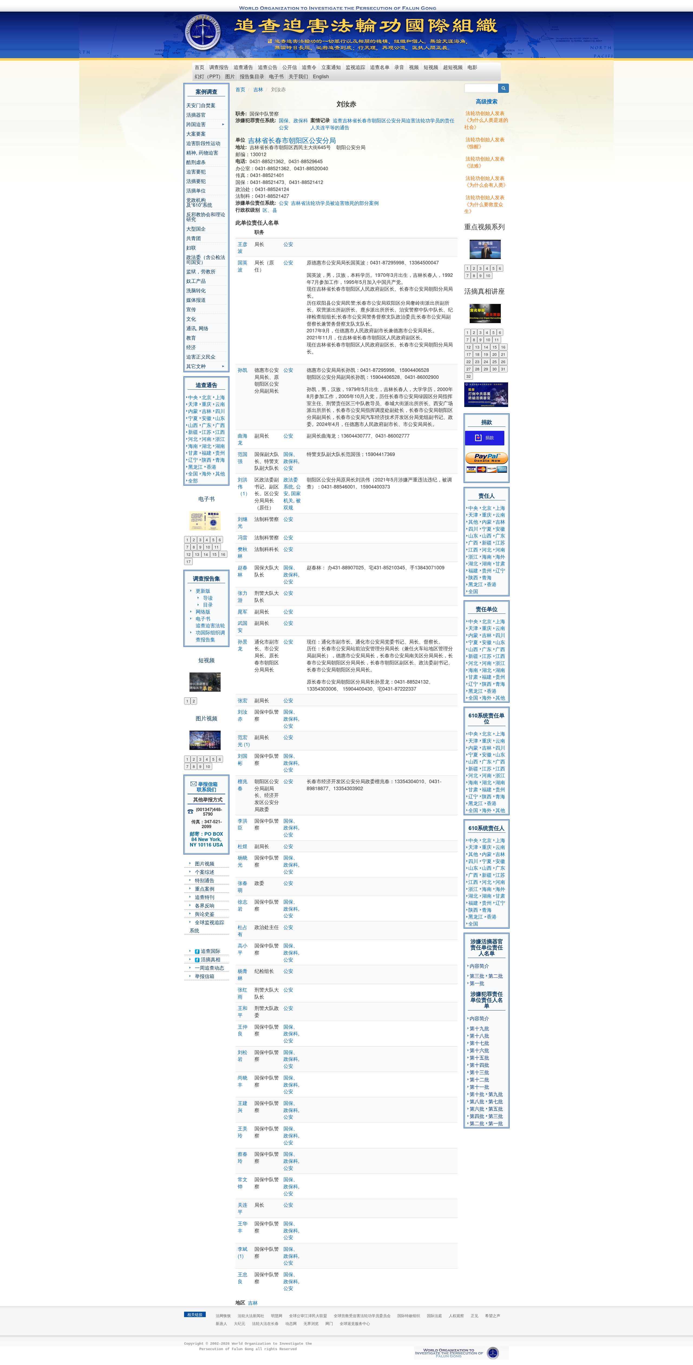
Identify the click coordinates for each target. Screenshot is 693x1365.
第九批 (495, 1093)
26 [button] (503, 361)
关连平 (242, 1208)
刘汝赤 (242, 715)
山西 (193, 424)
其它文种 (196, 366)
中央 (193, 397)
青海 (220, 459)
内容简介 (479, 965)
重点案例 (204, 888)
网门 (329, 1323)
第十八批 (479, 1035)
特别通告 (204, 880)
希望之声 (492, 1315)
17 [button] (188, 561)
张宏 (242, 700)
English (321, 76)
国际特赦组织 (408, 1315)
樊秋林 (242, 552)
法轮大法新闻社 (251, 1315)
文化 (191, 318)
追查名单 (380, 66)
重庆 (206, 403)
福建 (206, 452)
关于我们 (298, 76)
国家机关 (292, 497)
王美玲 (242, 1132)
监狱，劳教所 (200, 271)
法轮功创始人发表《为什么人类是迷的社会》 (486, 119)
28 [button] (477, 369)
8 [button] (194, 547)
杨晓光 (242, 861)
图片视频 (204, 863)
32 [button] (468, 376)
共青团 (193, 237)
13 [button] (197, 554)
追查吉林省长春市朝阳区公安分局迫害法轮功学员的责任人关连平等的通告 (382, 124)
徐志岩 (242, 905)
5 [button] (213, 539)
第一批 (477, 982)
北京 (206, 397)
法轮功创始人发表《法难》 (484, 162)
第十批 (477, 1093)
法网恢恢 (223, 1315)
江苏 (206, 431)
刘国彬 (242, 759)
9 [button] (200, 547)
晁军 (242, 611)
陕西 (206, 459)
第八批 (477, 1101)
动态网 (291, 1323)
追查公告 (267, 66)
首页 (199, 66)
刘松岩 (242, 1055)
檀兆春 (242, 784)
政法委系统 (290, 483)
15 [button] (214, 554)
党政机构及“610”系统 (199, 202)
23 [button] (477, 361)
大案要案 (196, 133)
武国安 (242, 626)
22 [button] (468, 361)
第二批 (495, 975)
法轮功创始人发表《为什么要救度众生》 (484, 203)
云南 (220, 403)
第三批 (477, 975)
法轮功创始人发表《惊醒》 (484, 143)
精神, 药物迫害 (202, 152)
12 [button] (188, 554)
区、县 (270, 209)
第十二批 (479, 1079)
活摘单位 (196, 190)
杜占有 (242, 930)
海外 (206, 473)
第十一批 (479, 1086)
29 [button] (486, 369)
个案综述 (204, 871)
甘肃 (193, 452)
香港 (211, 466)
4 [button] (207, 539)
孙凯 (242, 369)
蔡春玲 (242, 1157)
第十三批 (479, 1071)
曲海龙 (242, 439)
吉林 (206, 410)
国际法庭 (434, 1315)
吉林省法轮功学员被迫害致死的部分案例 (335, 202)
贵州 (220, 452)
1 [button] (187, 539)
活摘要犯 (196, 180)
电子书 (276, 76)
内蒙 (193, 410)
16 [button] (223, 554)
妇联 (191, 247)
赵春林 (242, 571)
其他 (220, 473)
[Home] (203, 32)
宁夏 (193, 417)
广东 (206, 424)
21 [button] (503, 354)
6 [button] (220, 539)
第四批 (477, 1115)
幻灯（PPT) (207, 76)
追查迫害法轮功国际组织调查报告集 (210, 632)
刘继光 (242, 522)
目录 (208, 604)
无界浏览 (311, 1323)
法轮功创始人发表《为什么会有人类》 (486, 181)
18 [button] (477, 354)
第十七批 (479, 1042)
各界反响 (204, 905)
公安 (284, 127)
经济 (191, 346)
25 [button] (494, 361)
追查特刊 (204, 896)
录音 (399, 66)
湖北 (206, 445)
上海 (220, 397)
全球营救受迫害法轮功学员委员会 (362, 1315)
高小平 (242, 949)
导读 (208, 597)
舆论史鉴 (204, 913)
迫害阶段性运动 (203, 142)
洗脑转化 (196, 290)
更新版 (203, 590)
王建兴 (242, 1106)
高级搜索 (487, 101)
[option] (206, 517)
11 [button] (216, 547)
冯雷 (242, 537)
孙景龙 (242, 645)
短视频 (431, 66)
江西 (220, 431)
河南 (206, 438)
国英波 (242, 266)
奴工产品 (196, 280)
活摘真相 (210, 959)
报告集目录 (252, 76)
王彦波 (242, 247)
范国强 (242, 457)
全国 (193, 473)
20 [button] (494, 354)
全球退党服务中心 (355, 1323)
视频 (414, 66)
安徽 (206, 417)
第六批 (477, 1108)
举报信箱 (204, 975)
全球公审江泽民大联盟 (308, 1315)
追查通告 (243, 66)
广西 (220, 424)
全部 (193, 480)
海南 (193, 445)
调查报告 (219, 66)
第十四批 (479, 1064)
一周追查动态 (209, 967)
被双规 (292, 504)
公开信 (289, 66)
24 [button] (486, 361)
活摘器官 (196, 114)
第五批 (495, 1108)
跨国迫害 (196, 124)
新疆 (193, 431)
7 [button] (187, 547)
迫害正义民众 (200, 356)
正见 (474, 1315)
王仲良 (242, 1030)
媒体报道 (196, 299)
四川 (220, 410)
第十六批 (479, 1050)
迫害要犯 (196, 171)
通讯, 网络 (197, 328)
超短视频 (453, 66)
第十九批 (479, 1028)
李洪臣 (242, 824)
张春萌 (242, 886)
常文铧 (242, 1183)
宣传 (191, 309)
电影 (472, 66)
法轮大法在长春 (265, 1323)
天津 (193, 403)
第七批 (495, 1101)
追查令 (309, 66)
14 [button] (206, 554)
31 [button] (503, 369)
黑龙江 (195, 466)
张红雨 (242, 993)
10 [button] (208, 547)
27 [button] (468, 369)
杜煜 (242, 845)
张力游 (242, 596)
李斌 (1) (242, 1252)
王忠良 (242, 1278)
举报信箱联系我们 (206, 786)
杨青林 (242, 974)
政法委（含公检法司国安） (205, 259)
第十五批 (479, 1057)
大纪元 (239, 1323)
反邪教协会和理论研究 (205, 216)
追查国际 (210, 950)
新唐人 (221, 1323)
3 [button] (200, 539)
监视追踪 (355, 66)
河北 (193, 438)
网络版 (203, 611)
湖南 (220, 445)
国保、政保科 (293, 120)
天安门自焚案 (200, 105)
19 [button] (486, 354)
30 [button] (494, 369)
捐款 (489, 437)
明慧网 (276, 1315)
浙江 (220, 438)
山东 (220, 417)
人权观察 (456, 1315)
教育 (191, 337)
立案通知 (331, 66)
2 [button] (194, 539)
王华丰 (242, 1227)
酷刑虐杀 (196, 161)
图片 (230, 76)
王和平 (242, 1011)
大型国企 (196, 228)
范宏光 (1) (244, 740)
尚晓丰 (242, 1081)
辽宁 (193, 459)
